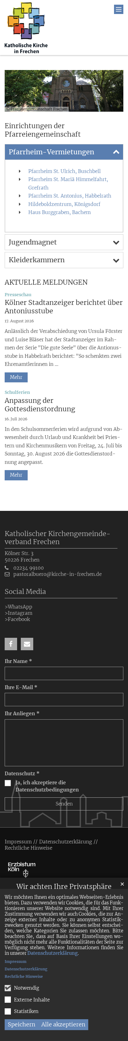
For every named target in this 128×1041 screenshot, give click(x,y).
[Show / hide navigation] (118, 9)
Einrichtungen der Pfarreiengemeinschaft (43, 130)
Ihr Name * (18, 661)
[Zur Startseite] (26, 27)
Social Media (25, 591)
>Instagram (18, 613)
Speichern (21, 1024)
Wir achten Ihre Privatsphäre (64, 886)
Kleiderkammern (37, 260)
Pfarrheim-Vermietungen (51, 152)
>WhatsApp (18, 607)
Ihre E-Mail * (21, 687)
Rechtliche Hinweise (24, 976)
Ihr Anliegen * (22, 714)
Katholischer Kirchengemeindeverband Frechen (58, 538)
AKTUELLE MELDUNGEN (46, 282)
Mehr (16, 377)
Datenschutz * (22, 774)
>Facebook (17, 619)
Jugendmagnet (33, 242)
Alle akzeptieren (63, 1024)
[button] (11, 644)
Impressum (15, 961)
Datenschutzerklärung (52, 953)
